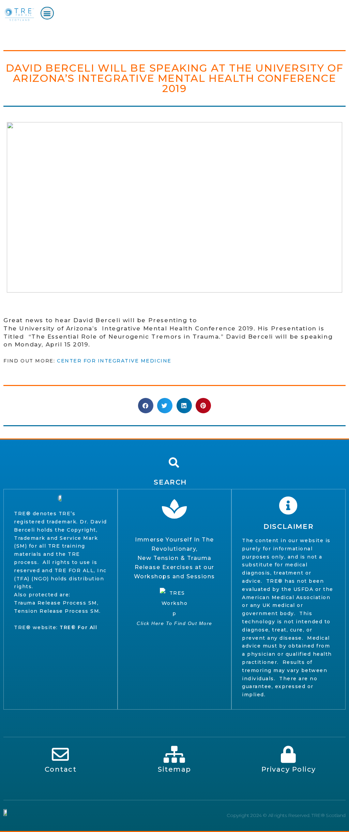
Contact (61, 769)
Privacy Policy (288, 769)
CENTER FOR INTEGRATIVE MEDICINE (115, 361)
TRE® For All (78, 627)
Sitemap (174, 769)
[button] (47, 13)
